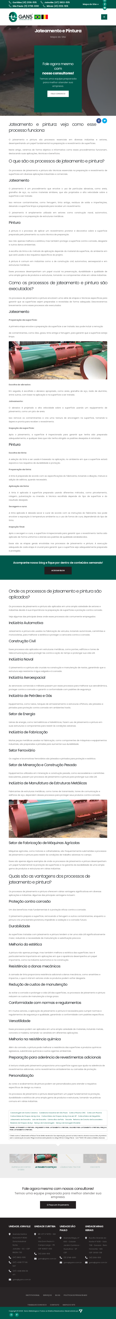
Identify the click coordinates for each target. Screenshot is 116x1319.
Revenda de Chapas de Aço (21, 1123)
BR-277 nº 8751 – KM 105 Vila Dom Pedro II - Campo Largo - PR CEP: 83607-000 (47, 1241)
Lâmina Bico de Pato (56, 1119)
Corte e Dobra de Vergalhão (89, 1116)
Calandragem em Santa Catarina (24, 1113)
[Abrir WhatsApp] (7, 1312)
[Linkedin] (105, 8)
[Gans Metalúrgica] (28, 17)
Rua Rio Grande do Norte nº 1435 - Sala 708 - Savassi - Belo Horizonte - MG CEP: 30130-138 (98, 1245)
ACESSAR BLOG (58, 570)
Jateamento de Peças (21, 1167)
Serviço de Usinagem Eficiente (68, 1123)
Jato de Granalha (39, 1119)
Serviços (47, 1295)
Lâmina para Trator (46, 1167)
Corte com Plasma (94, 1113)
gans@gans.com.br (22, 1279)
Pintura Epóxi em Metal (95, 1167)
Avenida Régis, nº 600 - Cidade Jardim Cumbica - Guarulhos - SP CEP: (72, 1245)
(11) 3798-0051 (31, 6)
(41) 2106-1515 (29, 2)
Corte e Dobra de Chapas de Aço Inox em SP (59, 1116)
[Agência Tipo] (80, 1311)
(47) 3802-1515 (62, 2)
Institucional (33, 1295)
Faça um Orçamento (59, 1205)
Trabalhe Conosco (37, 1305)
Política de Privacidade (75, 1295)
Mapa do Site (89, 4)
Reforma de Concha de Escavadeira (87, 1119)
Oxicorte (68, 1119)
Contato (54, 1305)
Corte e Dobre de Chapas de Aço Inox (25, 1116)
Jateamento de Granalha (20, 1119)
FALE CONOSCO (58, 93)
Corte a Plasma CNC (77, 1113)
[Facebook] (105, 4)
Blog (57, 1295)
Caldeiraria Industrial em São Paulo (53, 1113)
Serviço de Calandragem (44, 1123)
